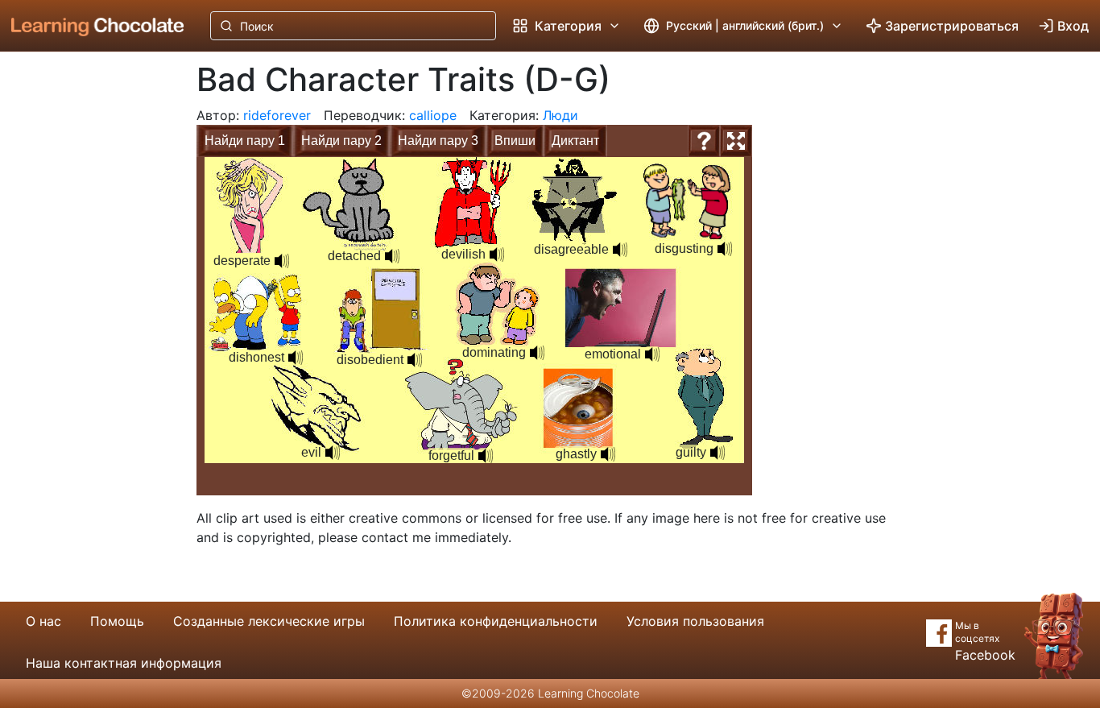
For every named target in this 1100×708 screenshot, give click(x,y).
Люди (560, 115)
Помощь (117, 621)
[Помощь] (704, 141)
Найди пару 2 (341, 140)
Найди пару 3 (438, 140)
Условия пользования (695, 621)
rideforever (277, 115)
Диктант (575, 140)
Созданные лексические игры (269, 621)
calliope (433, 115)
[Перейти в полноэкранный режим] (736, 141)
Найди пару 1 (245, 140)
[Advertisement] (85, 318)
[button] (282, 261)
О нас (43, 621)
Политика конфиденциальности (496, 621)
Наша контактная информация (123, 663)
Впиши (515, 140)
